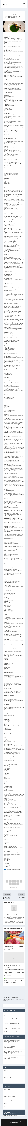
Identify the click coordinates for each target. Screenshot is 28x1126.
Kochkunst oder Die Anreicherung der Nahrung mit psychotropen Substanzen (13, 1052)
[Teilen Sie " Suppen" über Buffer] (9, 884)
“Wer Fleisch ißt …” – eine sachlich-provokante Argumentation (13, 947)
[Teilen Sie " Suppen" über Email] (15, 884)
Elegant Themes (14, 1121)
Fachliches (13, 17)
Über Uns (6, 1107)
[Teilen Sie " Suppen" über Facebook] (6, 881)
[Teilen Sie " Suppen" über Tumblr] (15, 881)
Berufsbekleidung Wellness (11, 1040)
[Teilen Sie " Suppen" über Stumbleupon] (12, 884)
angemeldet (9, 999)
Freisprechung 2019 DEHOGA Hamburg (13, 1028)
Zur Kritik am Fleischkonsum (12, 965)
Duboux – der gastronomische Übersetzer (11, 1024)
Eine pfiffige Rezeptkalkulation (9, 1047)
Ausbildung (7, 1089)
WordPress (15, 1122)
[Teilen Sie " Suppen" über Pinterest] (18, 881)
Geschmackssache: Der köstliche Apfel (13, 1032)
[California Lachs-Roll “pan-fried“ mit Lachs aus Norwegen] (14, 978)
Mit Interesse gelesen (9, 1100)
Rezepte (6, 1103)
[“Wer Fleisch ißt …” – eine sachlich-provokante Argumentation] (14, 938)
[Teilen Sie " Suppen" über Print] (18, 884)
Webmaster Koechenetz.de (17, 16)
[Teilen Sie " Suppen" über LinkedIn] (21, 881)
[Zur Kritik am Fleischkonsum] (14, 957)
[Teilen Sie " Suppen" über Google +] (12, 881)
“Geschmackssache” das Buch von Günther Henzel (12, 1019)
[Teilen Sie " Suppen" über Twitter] (9, 881)
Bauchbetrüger (15, 1062)
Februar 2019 (7, 1077)
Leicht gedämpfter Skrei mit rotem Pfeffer (14, 973)
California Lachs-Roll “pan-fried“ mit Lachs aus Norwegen (13, 981)
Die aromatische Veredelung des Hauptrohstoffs (12, 1041)
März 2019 (6, 1074)
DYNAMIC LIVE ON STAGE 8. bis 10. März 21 (14, 1014)
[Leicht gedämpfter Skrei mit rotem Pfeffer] (14, 969)
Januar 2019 (7, 1081)
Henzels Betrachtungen (10, 1096)
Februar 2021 (7, 1070)
